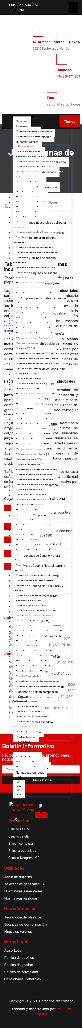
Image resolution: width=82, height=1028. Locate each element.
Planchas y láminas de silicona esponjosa (34, 260)
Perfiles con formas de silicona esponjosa (34, 240)
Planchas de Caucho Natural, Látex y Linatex (39, 568)
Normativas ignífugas (30, 772)
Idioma (23, 777)
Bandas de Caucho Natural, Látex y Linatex (38, 588)
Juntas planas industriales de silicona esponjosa (39, 225)
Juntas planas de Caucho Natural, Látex (37, 558)
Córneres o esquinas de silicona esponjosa (35, 275)
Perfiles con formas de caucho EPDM (40, 369)
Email (51, 97)
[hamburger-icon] (9, 115)
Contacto (25, 747)
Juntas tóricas (26, 737)
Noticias (24, 742)
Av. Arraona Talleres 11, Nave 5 (56, 42)
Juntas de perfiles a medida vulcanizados (33, 724)
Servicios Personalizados (25, 699)
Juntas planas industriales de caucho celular (39, 300)
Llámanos (64, 69)
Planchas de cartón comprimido (37, 692)
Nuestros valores (27, 142)
